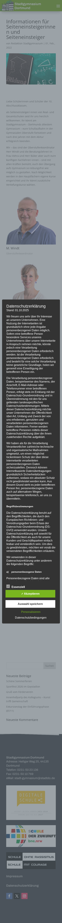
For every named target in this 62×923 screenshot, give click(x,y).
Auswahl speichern (30, 603)
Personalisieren (30, 611)
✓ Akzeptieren (30, 593)
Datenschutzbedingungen (30, 617)
